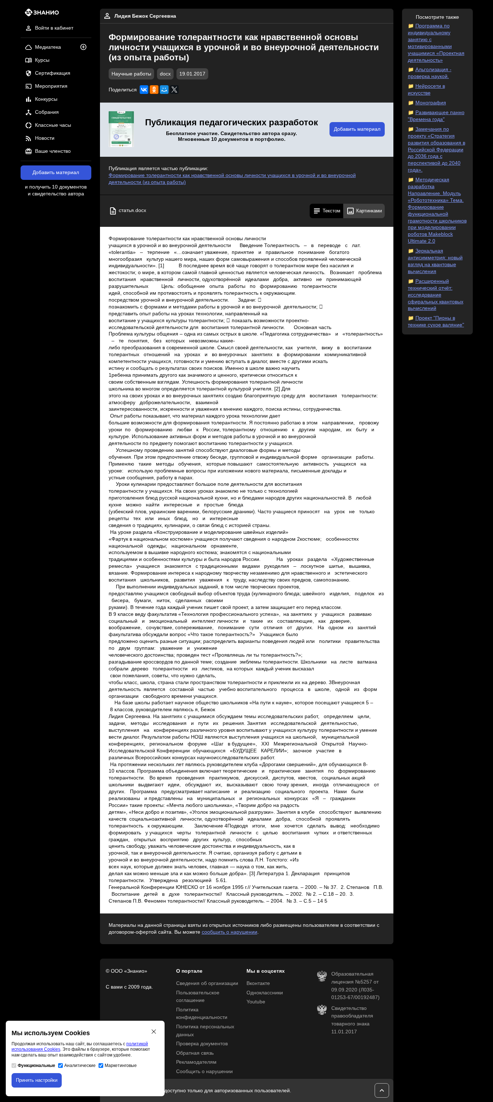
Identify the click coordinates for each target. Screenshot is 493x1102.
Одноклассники (265, 992)
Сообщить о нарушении (204, 1071)
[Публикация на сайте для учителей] (121, 129)
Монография (430, 102)
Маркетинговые (121, 1065)
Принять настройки (36, 1080)
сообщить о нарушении (229, 932)
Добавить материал (55, 172)
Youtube (256, 1001)
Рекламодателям (196, 1062)
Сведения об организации (207, 983)
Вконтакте (258, 983)
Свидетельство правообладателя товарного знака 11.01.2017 (352, 1020)
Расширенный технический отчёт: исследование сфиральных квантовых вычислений (435, 294)
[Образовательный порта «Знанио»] (40, 14)
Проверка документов (202, 1043)
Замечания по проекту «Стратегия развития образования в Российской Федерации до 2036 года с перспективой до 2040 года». (436, 149)
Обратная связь (195, 1053)
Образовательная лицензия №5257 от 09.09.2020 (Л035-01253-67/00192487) (355, 985)
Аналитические (80, 1065)
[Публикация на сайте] (85, 47)
